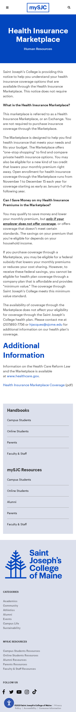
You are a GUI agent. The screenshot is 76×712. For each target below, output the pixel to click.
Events (7, 619)
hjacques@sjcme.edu (45, 324)
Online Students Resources (20, 655)
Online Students (18, 431)
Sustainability (11, 628)
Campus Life (11, 623)
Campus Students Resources (21, 650)
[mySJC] (38, 7)
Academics (10, 601)
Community (10, 605)
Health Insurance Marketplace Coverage (34, 385)
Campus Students (19, 420)
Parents (12, 442)
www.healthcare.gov (23, 376)
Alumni (11, 502)
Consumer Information (50, 708)
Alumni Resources (15, 659)
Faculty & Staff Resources (19, 668)
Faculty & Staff (17, 453)
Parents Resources (15, 664)
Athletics (9, 610)
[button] (7, 7)
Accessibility (30, 708)
